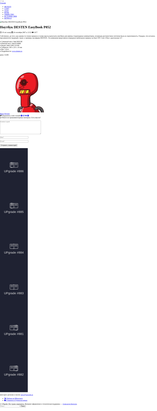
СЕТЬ (6, 10)
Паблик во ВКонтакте (14, 398)
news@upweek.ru (27, 395)
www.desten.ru (17, 51)
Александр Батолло (70, 404)
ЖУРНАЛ (8, 18)
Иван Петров (5, 114)
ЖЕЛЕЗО (7, 7)
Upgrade (3, 3)
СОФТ (6, 9)
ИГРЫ (6, 12)
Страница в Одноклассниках (16, 400)
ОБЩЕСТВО (9, 14)
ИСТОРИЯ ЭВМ (10, 16)
